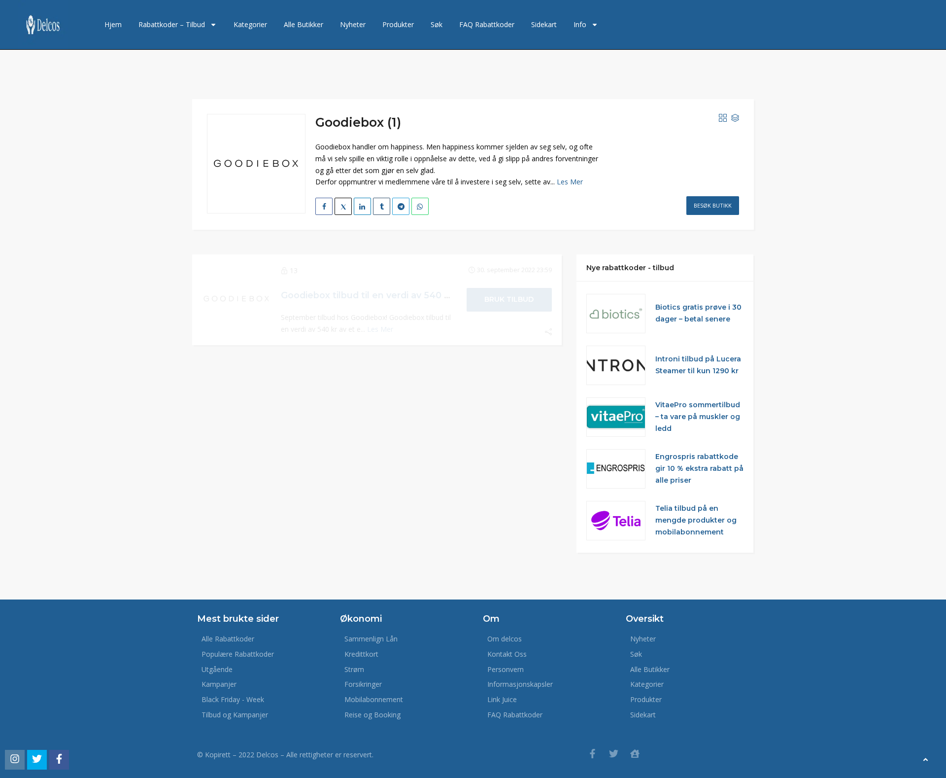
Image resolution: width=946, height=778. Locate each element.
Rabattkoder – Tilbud (171, 24)
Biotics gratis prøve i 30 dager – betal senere (698, 313)
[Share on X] (343, 206)
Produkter (398, 24)
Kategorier (250, 24)
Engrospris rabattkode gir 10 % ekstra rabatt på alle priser (699, 468)
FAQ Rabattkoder (486, 24)
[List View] (735, 117)
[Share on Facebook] (324, 206)
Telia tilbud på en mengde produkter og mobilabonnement (696, 520)
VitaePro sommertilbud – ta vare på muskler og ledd (697, 416)
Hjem (113, 24)
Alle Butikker (303, 24)
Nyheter (353, 24)
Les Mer (570, 181)
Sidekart (544, 24)
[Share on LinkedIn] (362, 206)
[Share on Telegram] (400, 206)
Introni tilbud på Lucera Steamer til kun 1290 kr (698, 364)
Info (580, 24)
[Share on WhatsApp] (420, 206)
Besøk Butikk (713, 205)
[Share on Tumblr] (381, 206)
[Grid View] (723, 117)
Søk (436, 24)
